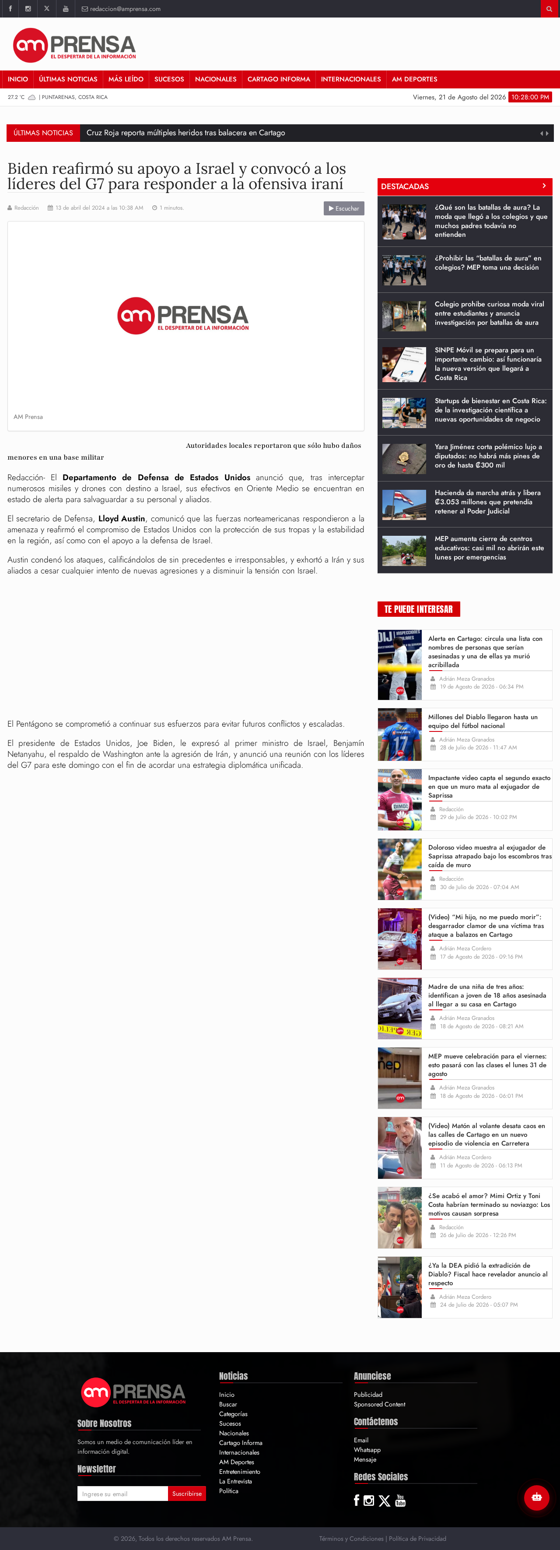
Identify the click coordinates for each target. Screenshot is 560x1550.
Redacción (26, 208)
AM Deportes (415, 79)
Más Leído (126, 79)
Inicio (18, 79)
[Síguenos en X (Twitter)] (46, 9)
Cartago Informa (279, 79)
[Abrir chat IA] (537, 1498)
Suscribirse (187, 1493)
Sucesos (169, 79)
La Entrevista (235, 1481)
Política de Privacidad (417, 1538)
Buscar (228, 1404)
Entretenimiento (239, 1471)
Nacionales (216, 79)
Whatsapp (367, 1449)
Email (361, 1440)
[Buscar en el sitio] (549, 9)
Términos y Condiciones (351, 1538)
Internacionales (351, 79)
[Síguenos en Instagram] (27, 9)
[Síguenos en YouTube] (65, 9)
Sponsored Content (379, 1404)
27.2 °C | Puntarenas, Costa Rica (58, 97)
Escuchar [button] (346, 208)
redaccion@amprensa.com (125, 8)
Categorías (233, 1413)
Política (228, 1490)
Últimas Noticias (68, 79)
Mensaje (365, 1459)
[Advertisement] (185, 648)
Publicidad (368, 1394)
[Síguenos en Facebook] (10, 9)
